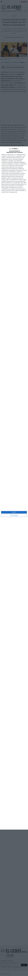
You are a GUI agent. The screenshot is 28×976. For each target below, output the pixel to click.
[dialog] (14, 488)
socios (15, 154)
